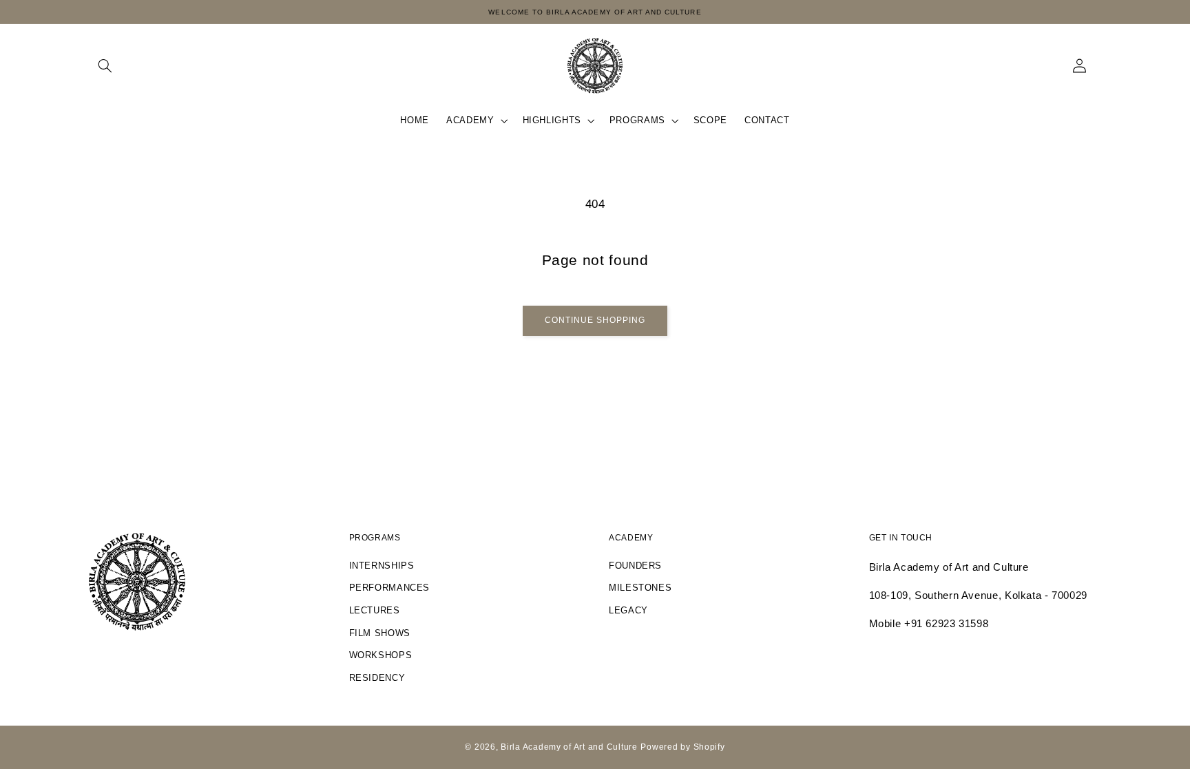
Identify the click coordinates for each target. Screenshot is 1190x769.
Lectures (374, 610)
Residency (377, 678)
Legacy (628, 610)
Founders (635, 566)
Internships (382, 566)
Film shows (379, 633)
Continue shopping (595, 320)
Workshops (381, 655)
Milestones (640, 588)
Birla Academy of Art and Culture (569, 747)
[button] (105, 65)
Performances (389, 588)
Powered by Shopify (682, 747)
